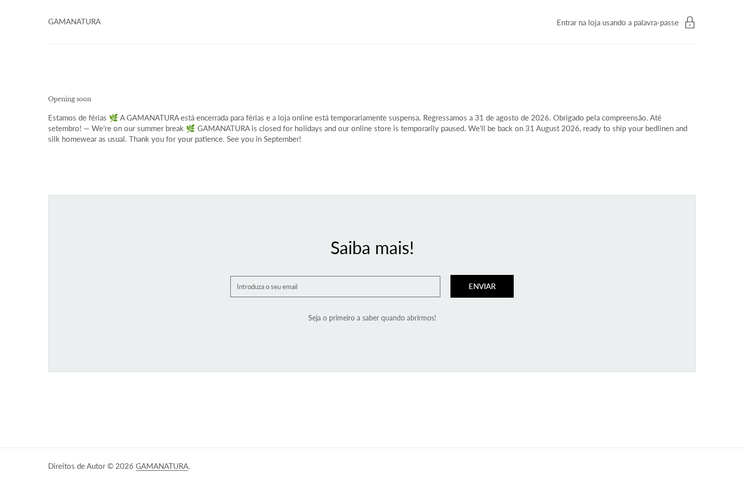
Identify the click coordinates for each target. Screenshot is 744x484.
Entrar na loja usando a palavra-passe (618, 22)
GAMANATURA (74, 21)
